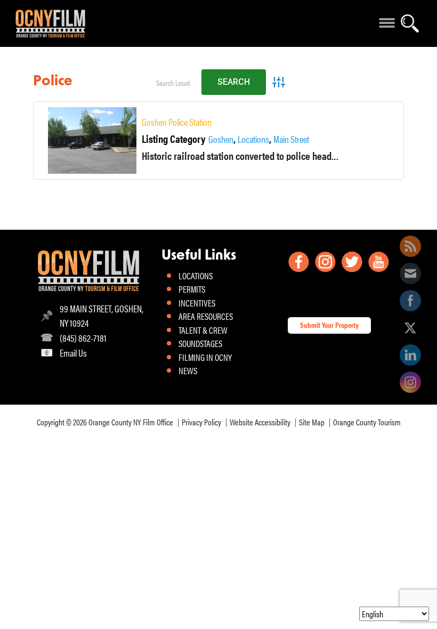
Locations (253, 139)
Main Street (291, 139)
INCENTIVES (197, 302)
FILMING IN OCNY (205, 357)
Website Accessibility (260, 422)
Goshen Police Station (177, 122)
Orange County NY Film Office (130, 422)
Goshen (220, 139)
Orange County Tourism (367, 422)
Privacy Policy (201, 422)
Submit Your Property (329, 324)
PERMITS (192, 289)
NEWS (188, 370)
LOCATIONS (196, 275)
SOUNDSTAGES (200, 343)
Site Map (312, 422)
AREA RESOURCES (206, 316)
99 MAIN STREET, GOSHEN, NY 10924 (101, 315)
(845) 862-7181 (83, 337)
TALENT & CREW (203, 330)
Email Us (73, 352)
